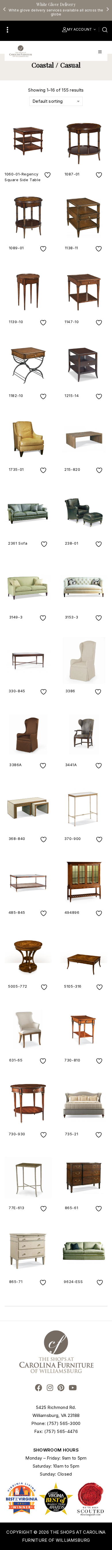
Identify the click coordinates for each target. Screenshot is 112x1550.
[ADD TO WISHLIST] (48, 175)
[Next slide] (107, 9)
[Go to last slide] (4, 9)
